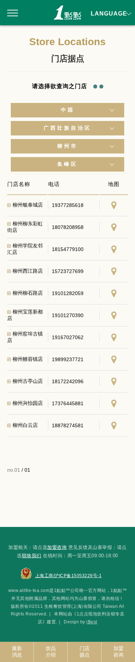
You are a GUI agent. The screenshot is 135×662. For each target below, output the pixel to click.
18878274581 (68, 425)
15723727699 (68, 271)
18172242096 (68, 381)
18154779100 (68, 249)
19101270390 (68, 315)
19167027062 (68, 337)
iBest (91, 621)
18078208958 (68, 227)
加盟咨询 (57, 547)
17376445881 (68, 403)
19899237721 (68, 359)
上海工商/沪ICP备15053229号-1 (68, 575)
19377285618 (68, 205)
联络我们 (31, 555)
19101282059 (68, 293)
